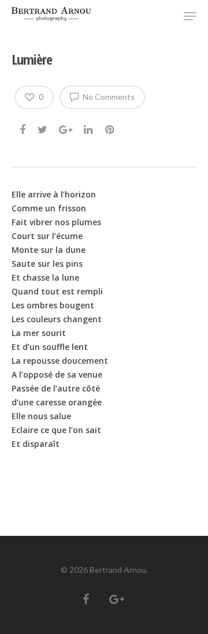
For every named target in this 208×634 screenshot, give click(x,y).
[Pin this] (110, 126)
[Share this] (23, 126)
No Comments (108, 97)
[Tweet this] (43, 126)
